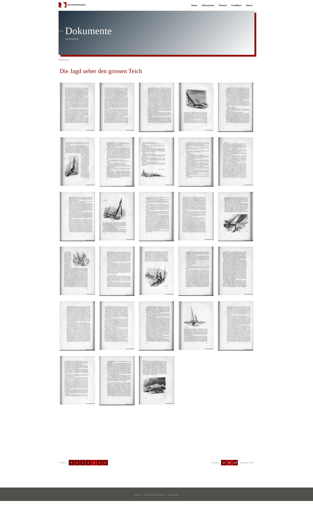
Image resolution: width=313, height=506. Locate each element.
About (249, 5)
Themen (222, 5)
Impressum (173, 494)
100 (235, 462)
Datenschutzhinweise (154, 494)
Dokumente (208, 5)
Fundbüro (236, 5)
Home (194, 5)
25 (224, 462)
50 (229, 462)
